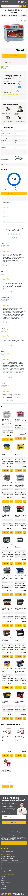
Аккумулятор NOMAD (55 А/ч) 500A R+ (6, 701)
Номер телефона (6, 813)
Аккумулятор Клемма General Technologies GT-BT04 (19, 738)
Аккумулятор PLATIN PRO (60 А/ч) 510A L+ (20, 420)
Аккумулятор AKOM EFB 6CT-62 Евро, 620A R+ (7, 453)
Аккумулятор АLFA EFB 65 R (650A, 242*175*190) (7, 546)
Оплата (3, 878)
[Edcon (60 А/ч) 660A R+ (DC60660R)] (20, 540)
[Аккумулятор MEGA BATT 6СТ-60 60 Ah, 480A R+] (20, 509)
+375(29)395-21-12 (10, 84)
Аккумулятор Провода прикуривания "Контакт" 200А (6, 769)
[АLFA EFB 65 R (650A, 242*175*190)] (7, 540)
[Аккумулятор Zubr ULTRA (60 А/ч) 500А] (20, 633)
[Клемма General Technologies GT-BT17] (7, 732)
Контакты (3, 888)
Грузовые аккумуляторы (7, 858)
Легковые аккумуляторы (8, 856)
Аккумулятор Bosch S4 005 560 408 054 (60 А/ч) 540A (20, 577)
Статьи (3, 884)
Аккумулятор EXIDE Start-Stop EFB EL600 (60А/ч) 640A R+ (20, 670)
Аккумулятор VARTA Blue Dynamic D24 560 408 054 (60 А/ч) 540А (20, 484)
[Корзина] (22, 2)
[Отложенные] (19, 2)
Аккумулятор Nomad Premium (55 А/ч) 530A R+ (7, 608)
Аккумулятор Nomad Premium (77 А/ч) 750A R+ (20, 453)
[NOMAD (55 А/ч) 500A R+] (7, 695)
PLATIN (16, 138)
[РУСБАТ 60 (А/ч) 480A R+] (20, 695)
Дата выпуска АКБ (5, 68)
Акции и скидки (5, 882)
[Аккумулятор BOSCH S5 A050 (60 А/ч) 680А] (7, 509)
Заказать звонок (14, 842)
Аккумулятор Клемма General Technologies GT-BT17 (6, 738)
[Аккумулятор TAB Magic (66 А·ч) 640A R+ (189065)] (7, 633)
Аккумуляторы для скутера (8, 867)
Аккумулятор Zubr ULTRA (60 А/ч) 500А (20, 639)
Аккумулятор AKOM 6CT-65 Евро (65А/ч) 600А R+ (7, 670)
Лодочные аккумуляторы (8, 869)
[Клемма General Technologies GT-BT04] (20, 732)
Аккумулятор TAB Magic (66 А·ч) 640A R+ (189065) (7, 639)
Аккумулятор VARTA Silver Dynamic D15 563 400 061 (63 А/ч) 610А (6, 422)
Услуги (3, 876)
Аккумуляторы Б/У (6, 871)
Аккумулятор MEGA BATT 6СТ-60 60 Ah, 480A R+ (20, 515)
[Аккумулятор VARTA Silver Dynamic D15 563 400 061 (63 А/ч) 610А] (7, 414)
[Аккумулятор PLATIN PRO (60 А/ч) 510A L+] (20, 414)
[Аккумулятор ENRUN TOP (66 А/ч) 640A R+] (20, 602)
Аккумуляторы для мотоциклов (10, 864)
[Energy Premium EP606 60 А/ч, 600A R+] (7, 571)
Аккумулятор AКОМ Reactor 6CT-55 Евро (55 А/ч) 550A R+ (7, 484)
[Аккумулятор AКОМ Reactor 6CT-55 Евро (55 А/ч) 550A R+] (7, 478)
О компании (4, 886)
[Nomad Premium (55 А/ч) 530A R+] (7, 602)
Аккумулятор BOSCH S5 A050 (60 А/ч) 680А (7, 515)
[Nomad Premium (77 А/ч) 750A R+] (20, 447)
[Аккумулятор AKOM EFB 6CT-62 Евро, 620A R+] (7, 447)
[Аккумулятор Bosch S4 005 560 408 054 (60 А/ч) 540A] (20, 571)
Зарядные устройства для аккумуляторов (12, 862)
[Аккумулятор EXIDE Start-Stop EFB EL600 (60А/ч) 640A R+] (20, 664)
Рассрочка (4, 880)
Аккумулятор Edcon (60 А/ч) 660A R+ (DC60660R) (20, 546)
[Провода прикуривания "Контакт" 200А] (7, 763)
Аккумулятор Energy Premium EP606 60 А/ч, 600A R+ (7, 577)
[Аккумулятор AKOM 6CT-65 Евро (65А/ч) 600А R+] (7, 664)
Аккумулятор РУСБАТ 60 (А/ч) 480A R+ (19, 701)
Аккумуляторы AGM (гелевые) (9, 860)
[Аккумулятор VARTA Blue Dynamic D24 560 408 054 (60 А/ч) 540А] (20, 478)
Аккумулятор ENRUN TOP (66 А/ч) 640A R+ (20, 608)
